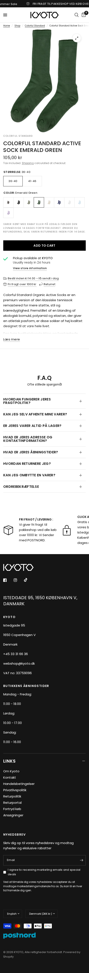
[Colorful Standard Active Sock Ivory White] (49, 202)
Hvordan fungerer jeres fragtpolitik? (27, 401)
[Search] (76, 15)
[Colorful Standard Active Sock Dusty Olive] (29, 202)
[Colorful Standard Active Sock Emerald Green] (39, 202)
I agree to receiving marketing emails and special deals (44, 872)
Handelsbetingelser (19, 783)
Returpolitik (12, 796)
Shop (17, 25)
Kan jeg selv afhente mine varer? (35, 414)
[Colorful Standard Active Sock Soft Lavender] (8, 213)
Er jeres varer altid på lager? (32, 425)
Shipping (28, 163)
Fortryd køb (12, 809)
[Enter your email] (81, 860)
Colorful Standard (35, 25)
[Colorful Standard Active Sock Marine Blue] (59, 202)
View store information (30, 268)
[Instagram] (18, 580)
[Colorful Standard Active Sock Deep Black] (18, 202)
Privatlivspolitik (14, 790)
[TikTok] (28, 580)
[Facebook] (8, 580)
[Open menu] (5, 15)
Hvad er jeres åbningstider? (30, 452)
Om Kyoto (11, 771)
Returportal (12, 802)
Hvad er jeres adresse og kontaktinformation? (27, 439)
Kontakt (9, 777)
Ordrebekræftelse (21, 486)
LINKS (9, 761)
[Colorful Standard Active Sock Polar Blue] (79, 202)
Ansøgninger (13, 815)
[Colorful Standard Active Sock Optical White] (69, 202)
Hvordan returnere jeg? (27, 463)
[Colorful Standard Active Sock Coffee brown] (8, 202)
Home (6, 25)
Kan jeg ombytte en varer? (29, 475)
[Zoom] (77, 38)
